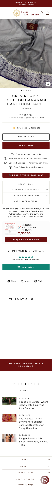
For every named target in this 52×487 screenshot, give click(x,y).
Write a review (26, 267)
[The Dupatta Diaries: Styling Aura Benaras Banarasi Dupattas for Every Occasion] (9, 418)
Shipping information (26, 190)
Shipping (22, 118)
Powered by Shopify (26, 484)
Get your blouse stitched (26, 239)
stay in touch (25, 479)
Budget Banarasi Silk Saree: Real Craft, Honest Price (33, 441)
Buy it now (26, 145)
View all (26, 391)
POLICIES (25, 466)
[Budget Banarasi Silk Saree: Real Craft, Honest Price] (9, 438)
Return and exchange (26, 195)
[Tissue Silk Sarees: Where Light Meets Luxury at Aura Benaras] (9, 401)
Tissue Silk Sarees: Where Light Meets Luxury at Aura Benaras (33, 405)
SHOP (25, 460)
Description (26, 184)
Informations (25, 473)
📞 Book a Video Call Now (26, 175)
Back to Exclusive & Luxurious (28, 364)
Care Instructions (26, 201)
